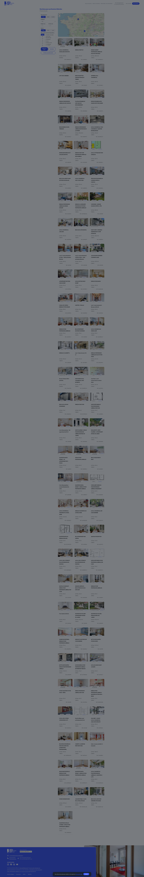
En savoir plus (79, 874)
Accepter (86, 874)
